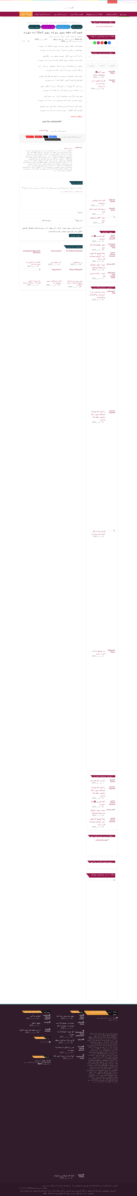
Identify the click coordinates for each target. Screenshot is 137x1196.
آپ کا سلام (26, 14)
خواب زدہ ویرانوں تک (64, 1056)
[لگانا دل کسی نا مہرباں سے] (31, 255)
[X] (67, 173)
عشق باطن (36, 1023)
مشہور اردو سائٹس (85, 1193)
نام (80, 212)
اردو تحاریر (60, 14)
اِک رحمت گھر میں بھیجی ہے (54, 282)
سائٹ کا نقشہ (48, 1193)
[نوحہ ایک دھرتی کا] (110, 275)
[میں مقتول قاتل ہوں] (110, 246)
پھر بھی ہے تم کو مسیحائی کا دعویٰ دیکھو (75, 282)
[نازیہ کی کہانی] (110, 782)
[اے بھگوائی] (52, 255)
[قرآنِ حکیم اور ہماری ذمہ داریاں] (110, 138)
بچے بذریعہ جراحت (65, 1016)
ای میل (79, 220)
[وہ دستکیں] (73, 255)
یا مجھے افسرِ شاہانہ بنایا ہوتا (32, 282)
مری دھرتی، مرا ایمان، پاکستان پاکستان (97, 294)
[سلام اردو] (69, 8)
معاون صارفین (95, 1191)
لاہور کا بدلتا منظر (64, 1040)
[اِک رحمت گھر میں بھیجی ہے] (52, 274)
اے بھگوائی (56, 262)
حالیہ (102, 65)
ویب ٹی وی (70, 1191)
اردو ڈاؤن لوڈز (43, 14)
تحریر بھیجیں (109, 1191)
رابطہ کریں (81, 1191)
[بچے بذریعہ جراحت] (79, 1017)
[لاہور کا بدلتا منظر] (79, 1042)
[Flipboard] (43, 130)
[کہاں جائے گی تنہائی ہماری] (110, 589)
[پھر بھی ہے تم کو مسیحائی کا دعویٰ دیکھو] (73, 274)
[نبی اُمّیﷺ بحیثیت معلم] (110, 73)
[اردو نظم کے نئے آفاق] (46, 1031)
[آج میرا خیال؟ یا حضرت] (79, 1033)
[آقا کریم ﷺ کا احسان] (110, 237)
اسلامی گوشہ (112, 14)
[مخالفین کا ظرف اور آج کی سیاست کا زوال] (110, 255)
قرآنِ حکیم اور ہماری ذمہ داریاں (98, 83)
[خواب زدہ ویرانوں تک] (79, 1113)
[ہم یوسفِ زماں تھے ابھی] (110, 708)
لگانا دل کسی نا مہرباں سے (33, 263)
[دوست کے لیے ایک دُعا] (110, 210)
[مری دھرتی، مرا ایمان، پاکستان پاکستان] (110, 349)
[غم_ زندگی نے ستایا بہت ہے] (79, 1049)
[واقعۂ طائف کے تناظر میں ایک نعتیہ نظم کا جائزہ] (110, 469)
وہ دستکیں (78, 262)
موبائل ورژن (26, 1191)
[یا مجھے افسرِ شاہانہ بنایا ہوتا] (31, 274)
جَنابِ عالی (36, 1016)
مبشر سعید (34, 27)
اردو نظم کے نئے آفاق (30, 1030)
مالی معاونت (59, 1191)
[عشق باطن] (46, 1024)
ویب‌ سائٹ (46, 220)
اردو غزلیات (63, 27)
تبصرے (92, 65)
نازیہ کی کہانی (97, 780)
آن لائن (43, 1060)
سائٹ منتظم (58, 39)
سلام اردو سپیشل (94, 14)
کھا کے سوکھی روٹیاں (64, 1175)
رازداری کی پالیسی (42, 1191)
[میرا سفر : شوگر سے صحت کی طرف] (110, 266)
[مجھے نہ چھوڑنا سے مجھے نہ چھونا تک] (79, 1024)
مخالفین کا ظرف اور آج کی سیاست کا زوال (97, 256)
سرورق (123, 14)
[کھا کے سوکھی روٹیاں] (110, 202)
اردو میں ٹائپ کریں (65, 1193)
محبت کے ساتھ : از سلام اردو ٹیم (56, 1186)
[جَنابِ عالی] (46, 1017)
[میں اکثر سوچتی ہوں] (110, 219)
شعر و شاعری (76, 14)
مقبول (112, 65)
